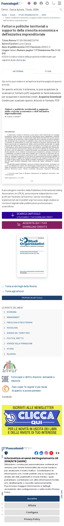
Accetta (32, 498)
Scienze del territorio (18, 333)
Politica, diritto (15, 338)
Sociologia (12, 328)
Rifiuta (32, 505)
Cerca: (4, 9)
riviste (12, 15)
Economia (11, 312)
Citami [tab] (48, 71)
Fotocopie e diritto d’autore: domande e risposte (33, 379)
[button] (28, 3)
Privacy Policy (32, 519)
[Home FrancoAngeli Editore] (12, 3)
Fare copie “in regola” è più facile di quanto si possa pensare (29, 388)
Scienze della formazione (19, 344)
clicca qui (20, 60)
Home (4, 15)
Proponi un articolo (32, 298)
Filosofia (11, 354)
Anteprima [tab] (18, 71)
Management (13, 317)
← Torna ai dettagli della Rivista (19, 286)
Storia (10, 349)
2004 (44, 15)
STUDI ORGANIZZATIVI (28, 15)
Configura (32, 512)
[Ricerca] (60, 9)
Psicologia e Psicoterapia (19, 323)
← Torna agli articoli (13, 291)
